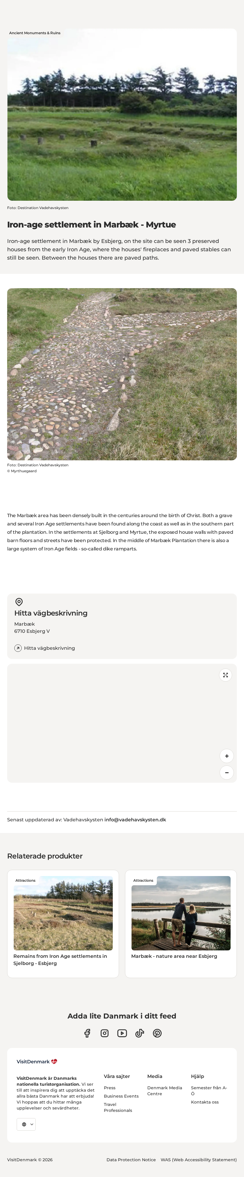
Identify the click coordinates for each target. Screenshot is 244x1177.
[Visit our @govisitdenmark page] (139, 1033)
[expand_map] (225, 675)
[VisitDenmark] (37, 1062)
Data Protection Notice (131, 1159)
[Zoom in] (227, 756)
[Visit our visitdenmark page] (122, 1033)
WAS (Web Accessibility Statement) (199, 1159)
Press (109, 1087)
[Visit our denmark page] (87, 1033)
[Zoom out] (227, 772)
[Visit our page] (104, 1033)
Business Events (121, 1096)
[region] (122, 723)
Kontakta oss (205, 1102)
